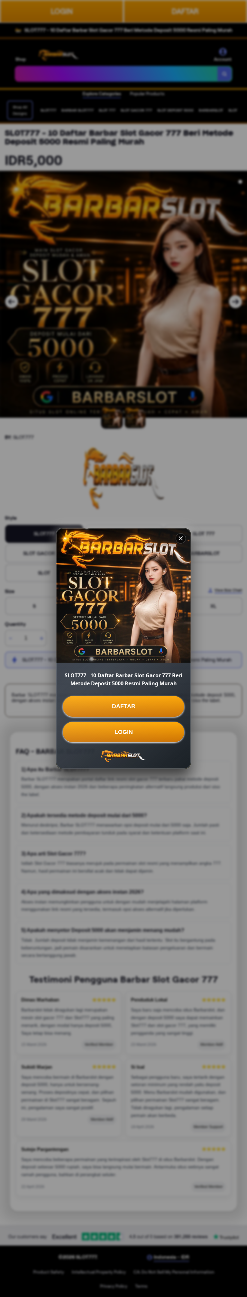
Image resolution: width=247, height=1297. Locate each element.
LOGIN (123, 732)
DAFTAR (123, 706)
